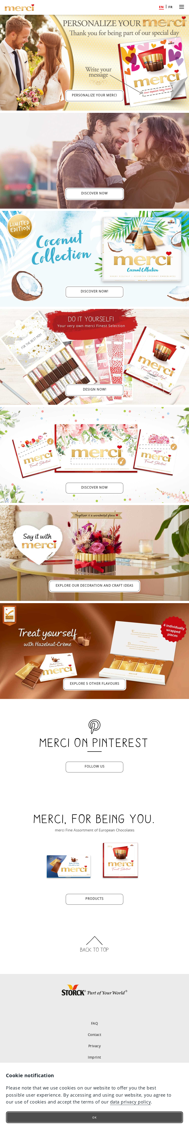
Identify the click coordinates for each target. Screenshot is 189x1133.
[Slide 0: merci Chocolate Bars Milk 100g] (69, 860)
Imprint (94, 1057)
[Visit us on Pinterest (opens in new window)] (94, 1008)
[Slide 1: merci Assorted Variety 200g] (120, 860)
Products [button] (94, 898)
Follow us (95, 766)
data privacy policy (130, 1102)
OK (94, 1117)
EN (161, 7)
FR (170, 7)
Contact (94, 1035)
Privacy (94, 1046)
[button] (181, 7)
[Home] (19, 7)
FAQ (94, 1023)
